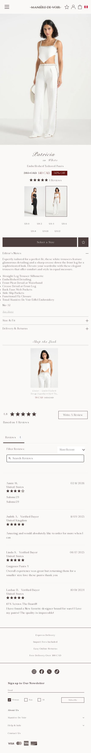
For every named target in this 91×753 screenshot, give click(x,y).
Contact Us (14, 733)
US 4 (51, 224)
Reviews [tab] (10, 437)
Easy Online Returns (45, 649)
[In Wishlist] (83, 242)
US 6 (64, 224)
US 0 (26, 224)
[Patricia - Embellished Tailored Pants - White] (56, 201)
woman (15, 700)
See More (8, 311)
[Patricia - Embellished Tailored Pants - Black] (35, 201)
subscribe (73, 700)
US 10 (45, 231)
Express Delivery (45, 635)
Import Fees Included (45, 642)
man (31, 700)
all (43, 700)
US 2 (39, 224)
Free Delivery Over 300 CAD (45, 655)
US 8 (33, 231)
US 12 (58, 231)
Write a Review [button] (73, 415)
